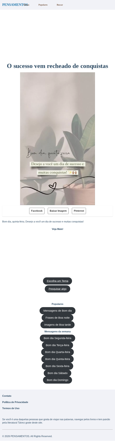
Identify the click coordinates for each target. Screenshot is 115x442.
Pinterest (79, 211)
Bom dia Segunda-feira (57, 338)
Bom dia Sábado (58, 373)
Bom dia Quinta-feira (57, 359)
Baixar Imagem (58, 211)
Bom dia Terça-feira (57, 345)
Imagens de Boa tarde (57, 324)
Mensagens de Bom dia (57, 310)
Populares (42, 5)
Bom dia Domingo (57, 380)
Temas (26, 5)
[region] (57, 35)
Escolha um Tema (57, 280)
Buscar (60, 5)
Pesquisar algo (57, 288)
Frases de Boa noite (58, 317)
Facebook (37, 211)
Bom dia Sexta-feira (57, 366)
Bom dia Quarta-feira (57, 352)
